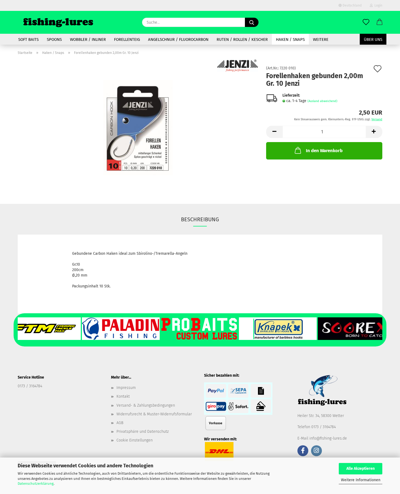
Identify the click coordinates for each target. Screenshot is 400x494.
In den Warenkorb (324, 151)
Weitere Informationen (360, 480)
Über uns (373, 39)
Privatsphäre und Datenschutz (142, 431)
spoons (54, 39)
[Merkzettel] (366, 22)
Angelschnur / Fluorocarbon (178, 39)
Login (377, 5)
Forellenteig (127, 39)
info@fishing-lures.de (328, 438)
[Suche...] (252, 22)
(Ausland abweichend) (322, 101)
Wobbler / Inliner (88, 39)
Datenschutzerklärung (36, 483)
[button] (379, 22)
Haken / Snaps (290, 39)
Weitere (320, 39)
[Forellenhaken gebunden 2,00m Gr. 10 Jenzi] (138, 127)
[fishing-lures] (58, 22)
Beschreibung (200, 219)
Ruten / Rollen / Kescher (242, 39)
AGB (119, 423)
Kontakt (123, 396)
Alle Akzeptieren (360, 468)
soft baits (28, 39)
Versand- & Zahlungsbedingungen (145, 405)
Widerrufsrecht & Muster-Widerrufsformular (154, 414)
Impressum (126, 387)
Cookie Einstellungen (134, 440)
